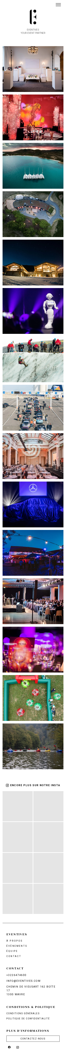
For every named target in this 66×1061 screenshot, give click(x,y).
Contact (13, 956)
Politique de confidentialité (28, 1018)
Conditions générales (23, 1013)
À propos (14, 940)
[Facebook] (9, 1047)
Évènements (16, 946)
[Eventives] (33, 17)
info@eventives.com (23, 980)
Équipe (12, 951)
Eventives (16, 934)
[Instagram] (18, 1047)
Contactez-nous (33, 1038)
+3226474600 (16, 975)
